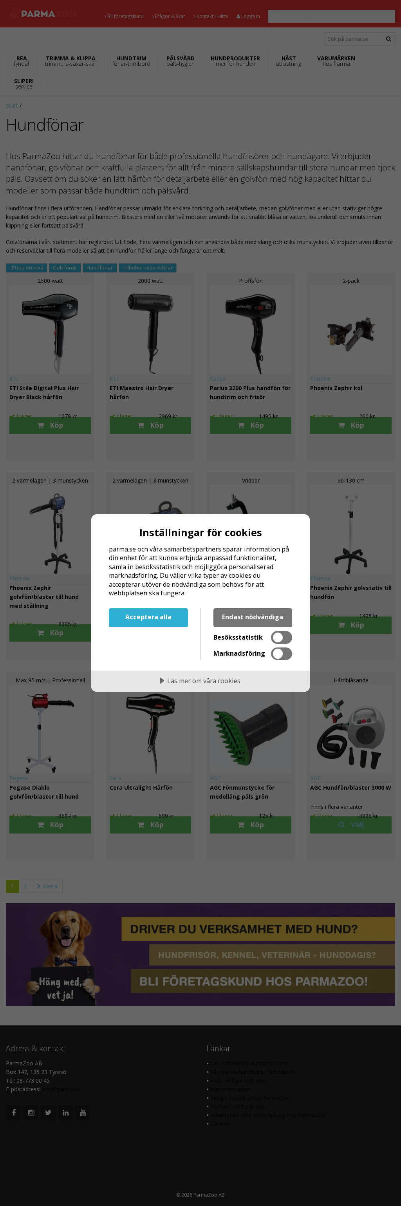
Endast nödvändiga (252, 617)
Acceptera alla (148, 617)
